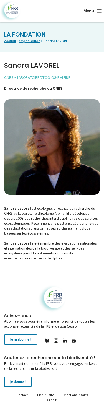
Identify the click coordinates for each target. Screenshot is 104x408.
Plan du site (45, 395)
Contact (22, 395)
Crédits (52, 400)
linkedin (65, 340)
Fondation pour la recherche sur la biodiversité (10, 11)
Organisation (29, 41)
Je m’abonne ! (20, 339)
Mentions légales (76, 395)
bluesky (47, 340)
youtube (73, 340)
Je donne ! (18, 381)
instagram (56, 340)
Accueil (10, 41)
